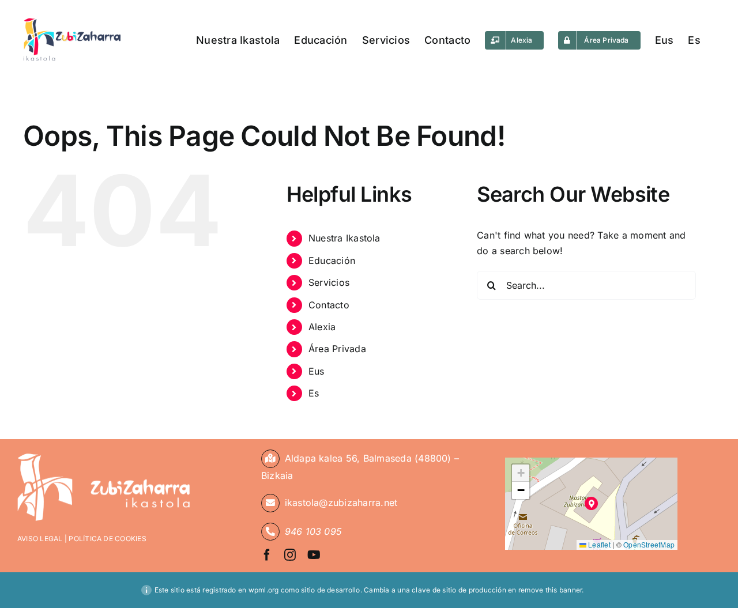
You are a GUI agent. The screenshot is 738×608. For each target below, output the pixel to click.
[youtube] (314, 555)
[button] (591, 503)
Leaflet (598, 544)
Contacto (328, 305)
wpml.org (263, 590)
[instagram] (290, 555)
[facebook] (267, 555)
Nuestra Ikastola (344, 238)
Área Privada (337, 348)
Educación (331, 260)
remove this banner (550, 590)
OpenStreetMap (649, 544)
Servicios (328, 282)
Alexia (322, 327)
